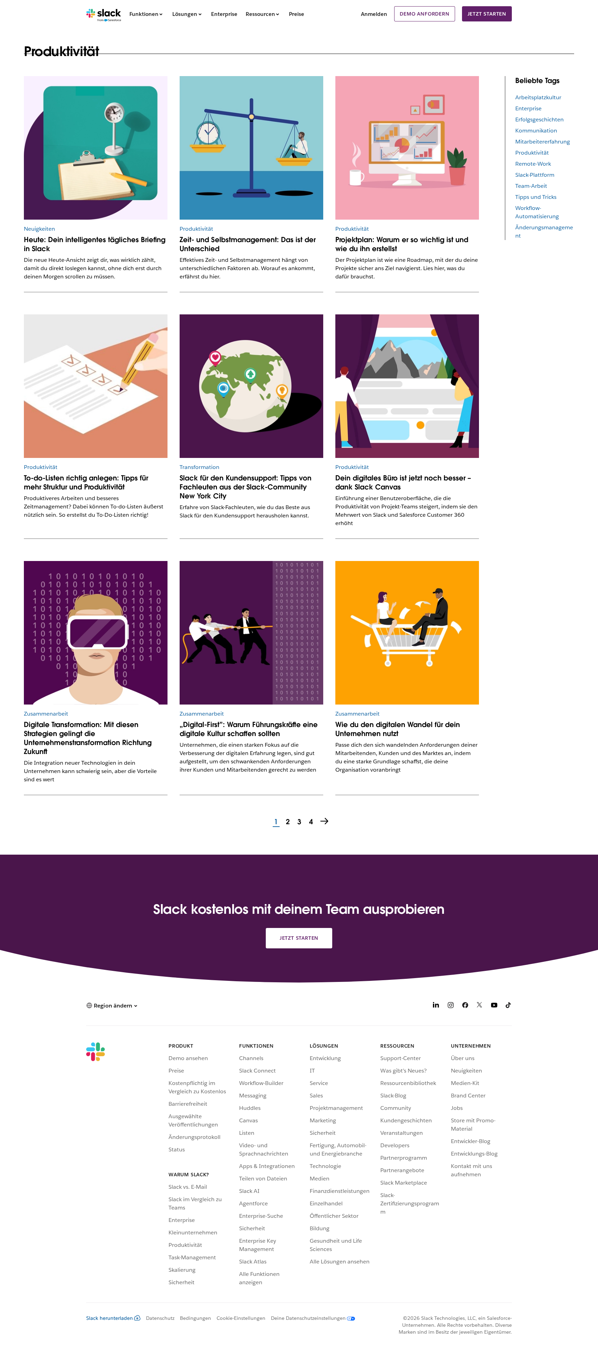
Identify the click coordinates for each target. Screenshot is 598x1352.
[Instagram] (450, 1006)
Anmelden (374, 14)
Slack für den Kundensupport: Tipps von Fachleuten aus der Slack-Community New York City (245, 486)
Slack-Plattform (534, 174)
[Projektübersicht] (95, 148)
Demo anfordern (424, 14)
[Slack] (103, 14)
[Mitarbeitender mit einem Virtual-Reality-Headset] (95, 633)
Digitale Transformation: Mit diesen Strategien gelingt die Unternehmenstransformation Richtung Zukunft (88, 738)
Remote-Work (533, 163)
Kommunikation (536, 130)
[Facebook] (465, 1006)
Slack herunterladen (109, 1318)
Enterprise (528, 108)
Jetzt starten (487, 14)
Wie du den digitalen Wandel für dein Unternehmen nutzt (397, 729)
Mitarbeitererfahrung (542, 141)
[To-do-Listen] (95, 386)
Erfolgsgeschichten (539, 119)
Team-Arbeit (531, 186)
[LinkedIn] (436, 1006)
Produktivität (532, 152)
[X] (480, 1006)
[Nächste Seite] (324, 821)
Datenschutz (160, 1318)
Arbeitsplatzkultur (538, 97)
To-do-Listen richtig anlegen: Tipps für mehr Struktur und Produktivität (86, 482)
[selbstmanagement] (251, 148)
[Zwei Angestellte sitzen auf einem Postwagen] (407, 633)
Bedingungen (195, 1318)
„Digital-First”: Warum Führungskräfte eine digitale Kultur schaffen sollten (249, 729)
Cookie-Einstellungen (241, 1318)
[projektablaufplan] (407, 148)
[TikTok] (509, 1006)
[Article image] (251, 386)
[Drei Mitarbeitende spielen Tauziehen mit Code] (251, 633)
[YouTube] (494, 1006)
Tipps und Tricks (535, 197)
